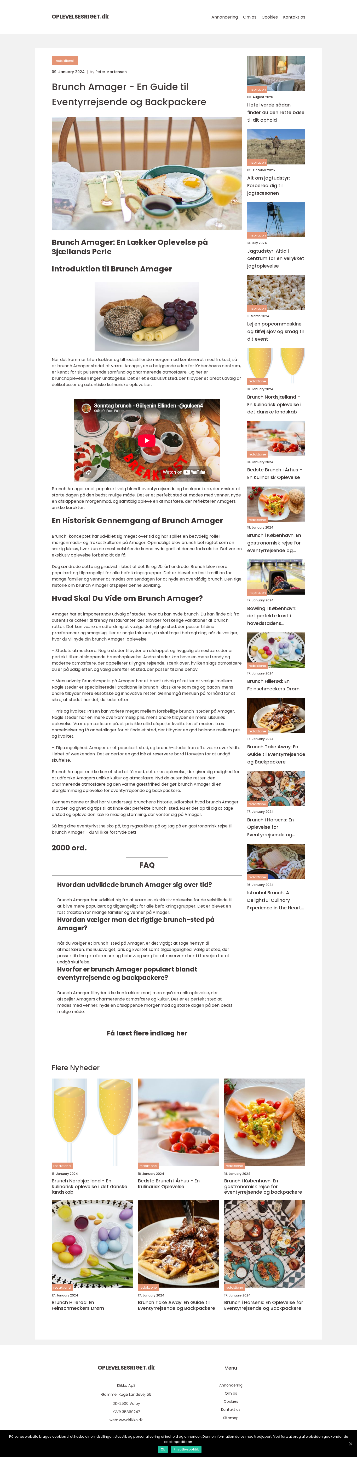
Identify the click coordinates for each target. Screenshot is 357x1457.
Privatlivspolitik (186, 1449)
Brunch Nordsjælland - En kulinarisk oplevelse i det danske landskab (274, 404)
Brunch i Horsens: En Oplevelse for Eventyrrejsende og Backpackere (270, 827)
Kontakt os (294, 17)
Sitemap (231, 1417)
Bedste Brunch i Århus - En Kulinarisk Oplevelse (274, 473)
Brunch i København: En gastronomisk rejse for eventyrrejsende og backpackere (274, 543)
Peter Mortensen (111, 72)
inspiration (257, 89)
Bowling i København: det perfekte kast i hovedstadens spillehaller (271, 616)
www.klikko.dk (131, 1420)
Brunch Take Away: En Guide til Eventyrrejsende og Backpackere (276, 754)
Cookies (270, 17)
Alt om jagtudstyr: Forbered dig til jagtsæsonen (268, 185)
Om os (249, 17)
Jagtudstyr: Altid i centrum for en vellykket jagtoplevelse (275, 258)
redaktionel (65, 60)
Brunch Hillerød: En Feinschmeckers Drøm (273, 685)
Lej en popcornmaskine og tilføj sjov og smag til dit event (275, 331)
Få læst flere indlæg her (147, 1033)
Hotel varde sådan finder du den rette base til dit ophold (275, 112)
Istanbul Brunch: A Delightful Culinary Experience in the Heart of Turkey (274, 900)
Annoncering (224, 17)
